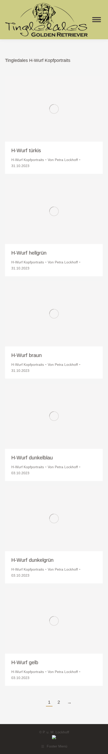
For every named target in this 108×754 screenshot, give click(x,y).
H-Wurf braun (26, 355)
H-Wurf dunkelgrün (32, 560)
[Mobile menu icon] (96, 19)
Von (63, 160)
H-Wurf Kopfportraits (27, 160)
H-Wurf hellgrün (28, 253)
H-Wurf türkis (26, 150)
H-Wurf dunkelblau (32, 457)
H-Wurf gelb (24, 662)
